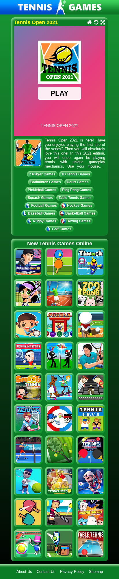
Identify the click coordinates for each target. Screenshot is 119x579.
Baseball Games (41, 213)
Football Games (44, 206)
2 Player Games (42, 174)
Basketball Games (80, 213)
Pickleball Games (42, 190)
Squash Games (40, 198)
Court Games (78, 182)
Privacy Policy (72, 571)
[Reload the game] (95, 23)
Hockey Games (79, 206)
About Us (24, 571)
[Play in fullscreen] (102, 23)
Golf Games (61, 229)
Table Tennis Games (75, 198)
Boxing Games (78, 221)
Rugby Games (44, 221)
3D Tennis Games (75, 174)
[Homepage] (89, 23)
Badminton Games (45, 182)
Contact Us (46, 571)
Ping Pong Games (76, 190)
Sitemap (96, 571)
